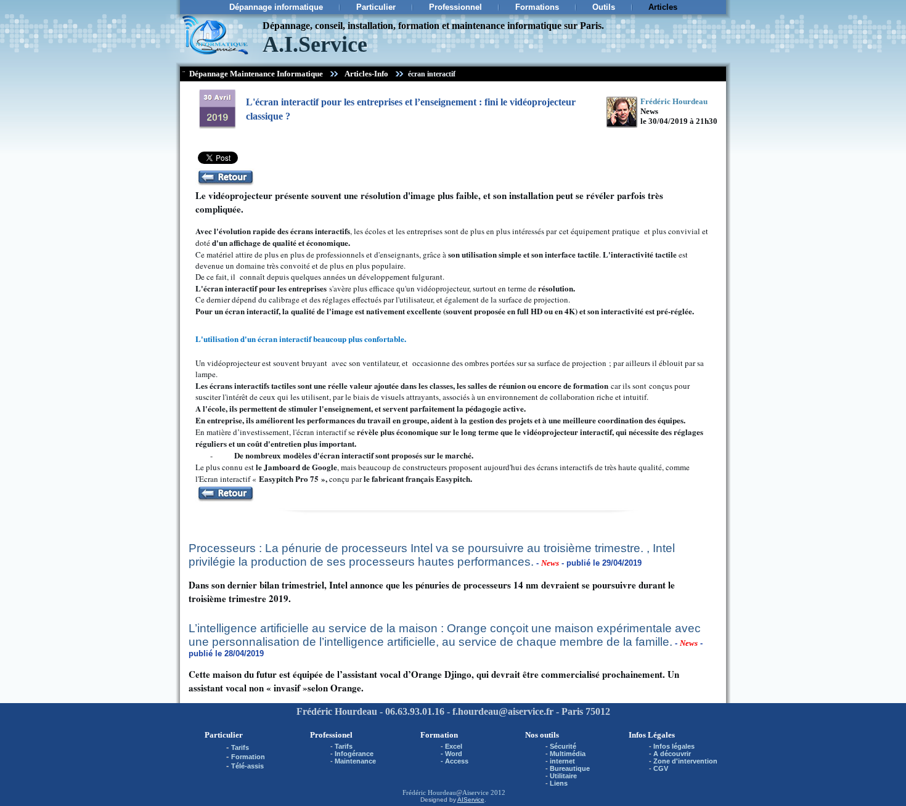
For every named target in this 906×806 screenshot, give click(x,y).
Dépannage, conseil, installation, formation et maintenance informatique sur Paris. (433, 25)
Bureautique (570, 768)
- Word (451, 753)
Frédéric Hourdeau (429, 792)
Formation (248, 756)
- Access (454, 761)
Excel (453, 746)
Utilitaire (563, 776)
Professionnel (455, 7)
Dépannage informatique (276, 7)
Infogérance (354, 753)
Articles (662, 7)
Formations (537, 7)
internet (562, 761)
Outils (603, 7)
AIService (470, 799)
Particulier (376, 7)
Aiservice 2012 (483, 792)
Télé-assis (247, 766)
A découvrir (672, 753)
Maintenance (355, 761)
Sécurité (563, 746)
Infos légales (674, 746)
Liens (559, 783)
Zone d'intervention (685, 761)
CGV (660, 768)
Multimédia (568, 753)
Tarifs (240, 747)
